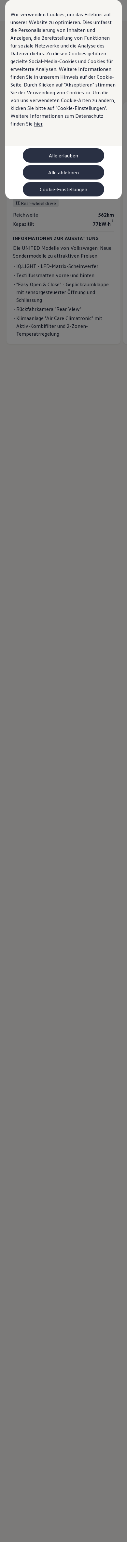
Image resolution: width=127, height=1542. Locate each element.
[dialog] (63, 771)
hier (38, 123)
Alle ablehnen (63, 172)
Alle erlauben (63, 155)
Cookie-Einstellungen (63, 189)
